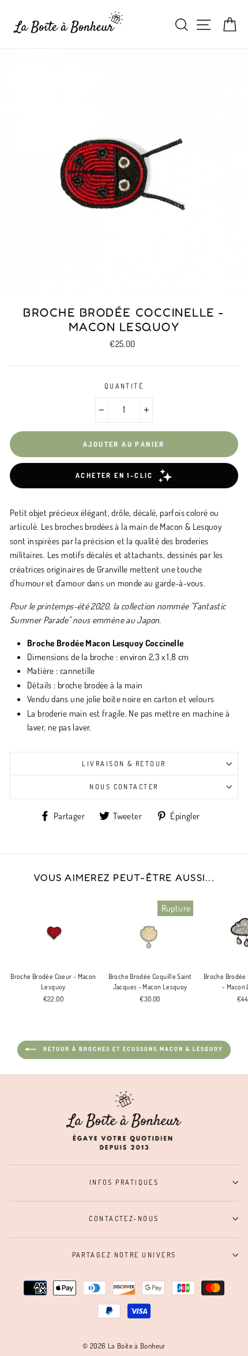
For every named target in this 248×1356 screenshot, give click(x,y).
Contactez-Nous (124, 1218)
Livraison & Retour (124, 763)
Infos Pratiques (124, 1181)
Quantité (124, 385)
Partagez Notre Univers (124, 1254)
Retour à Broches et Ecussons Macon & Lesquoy (132, 1048)
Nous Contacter (123, 786)
